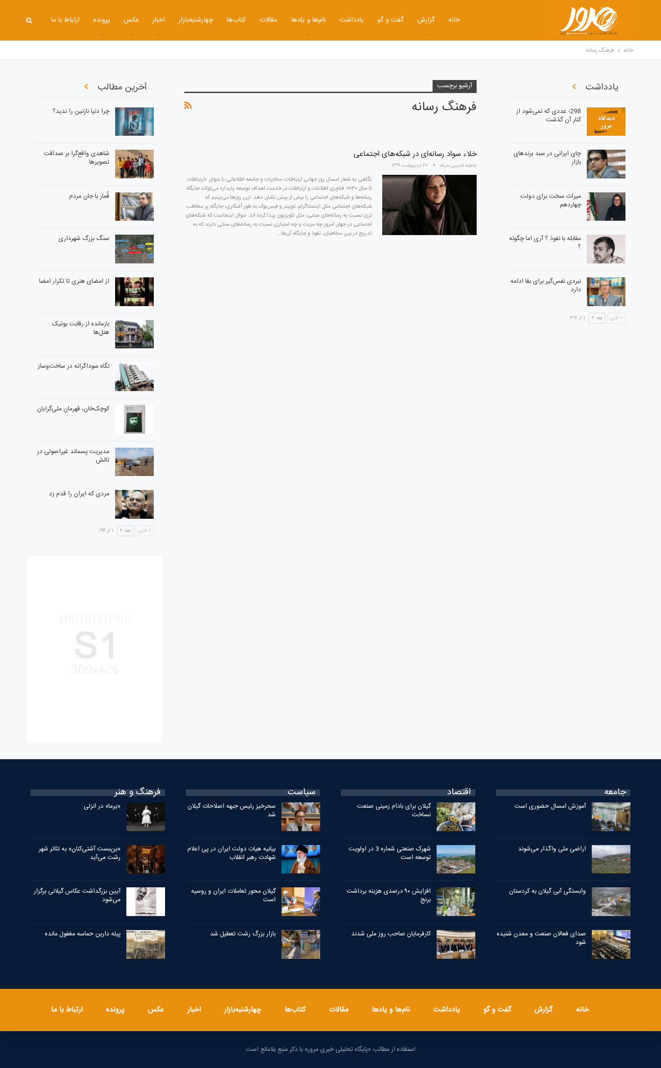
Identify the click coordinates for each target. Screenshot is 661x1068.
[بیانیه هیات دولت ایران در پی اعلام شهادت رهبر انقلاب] (300, 859)
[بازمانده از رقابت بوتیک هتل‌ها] (134, 334)
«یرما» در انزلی (102, 806)
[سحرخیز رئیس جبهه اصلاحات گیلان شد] (300, 816)
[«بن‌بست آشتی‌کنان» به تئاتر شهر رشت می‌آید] (145, 859)
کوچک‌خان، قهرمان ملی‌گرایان (73, 409)
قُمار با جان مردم (89, 196)
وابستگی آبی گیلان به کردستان (547, 891)
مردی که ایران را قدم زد (79, 494)
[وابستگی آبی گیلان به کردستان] (611, 901)
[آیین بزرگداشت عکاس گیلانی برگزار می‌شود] (145, 901)
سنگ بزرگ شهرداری (83, 238)
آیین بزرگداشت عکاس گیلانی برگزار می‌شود (77, 895)
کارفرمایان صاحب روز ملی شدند (391, 934)
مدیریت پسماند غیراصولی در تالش (73, 456)
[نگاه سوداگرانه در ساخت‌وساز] (134, 376)
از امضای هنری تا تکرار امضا (74, 281)
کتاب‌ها (236, 20)
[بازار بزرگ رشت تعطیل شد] (300, 944)
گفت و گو (390, 20)
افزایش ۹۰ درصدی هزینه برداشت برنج (389, 895)
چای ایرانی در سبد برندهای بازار (547, 158)
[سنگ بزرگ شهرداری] (134, 249)
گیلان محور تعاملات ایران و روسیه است (233, 895)
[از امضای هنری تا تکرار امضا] (134, 291)
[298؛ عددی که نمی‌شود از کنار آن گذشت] (606, 121)
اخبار (158, 20)
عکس (131, 20)
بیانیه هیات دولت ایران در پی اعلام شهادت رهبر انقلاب (232, 853)
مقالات (268, 20)
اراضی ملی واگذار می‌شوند (552, 849)
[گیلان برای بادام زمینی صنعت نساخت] (456, 816)
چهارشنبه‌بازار (196, 20)
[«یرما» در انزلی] (145, 816)
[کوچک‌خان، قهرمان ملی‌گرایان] (134, 419)
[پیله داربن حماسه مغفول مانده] (145, 944)
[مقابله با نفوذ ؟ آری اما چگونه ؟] (606, 249)
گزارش (426, 20)
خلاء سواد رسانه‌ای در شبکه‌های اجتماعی (415, 154)
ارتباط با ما (65, 20)
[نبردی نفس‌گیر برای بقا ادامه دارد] (606, 291)
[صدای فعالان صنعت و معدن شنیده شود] (611, 944)
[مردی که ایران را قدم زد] (134, 504)
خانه (454, 20)
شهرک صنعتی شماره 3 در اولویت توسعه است (389, 853)
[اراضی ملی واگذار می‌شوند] (611, 859)
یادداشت (351, 20)
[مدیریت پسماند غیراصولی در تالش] (134, 462)
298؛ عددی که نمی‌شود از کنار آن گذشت (548, 115)
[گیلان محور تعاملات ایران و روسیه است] (300, 901)
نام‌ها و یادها (308, 20)
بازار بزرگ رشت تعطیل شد (243, 934)
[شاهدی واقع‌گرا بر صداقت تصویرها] (134, 164)
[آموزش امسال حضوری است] (611, 816)
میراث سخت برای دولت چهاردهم (550, 200)
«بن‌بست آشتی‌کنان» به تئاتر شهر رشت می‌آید (80, 853)
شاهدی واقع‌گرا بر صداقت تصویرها (76, 158)
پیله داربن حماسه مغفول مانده (83, 934)
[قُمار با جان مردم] (134, 206)
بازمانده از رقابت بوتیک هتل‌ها (80, 328)
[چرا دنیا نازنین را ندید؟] (134, 121)
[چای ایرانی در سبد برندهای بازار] (606, 164)
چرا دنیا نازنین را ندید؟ (81, 111)
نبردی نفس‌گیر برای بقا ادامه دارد (545, 285)
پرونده (101, 20)
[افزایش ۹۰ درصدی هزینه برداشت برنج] (456, 901)
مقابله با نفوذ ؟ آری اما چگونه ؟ (545, 243)
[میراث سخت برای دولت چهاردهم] (606, 206)
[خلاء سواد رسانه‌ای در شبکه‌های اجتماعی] (429, 205)
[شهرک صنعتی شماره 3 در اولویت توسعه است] (456, 859)
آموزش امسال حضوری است (550, 806)
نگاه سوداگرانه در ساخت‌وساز (73, 366)
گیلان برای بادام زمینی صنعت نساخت (394, 810)
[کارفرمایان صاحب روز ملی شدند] (456, 944)
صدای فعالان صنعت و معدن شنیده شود (541, 938)
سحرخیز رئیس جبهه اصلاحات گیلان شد (232, 810)
